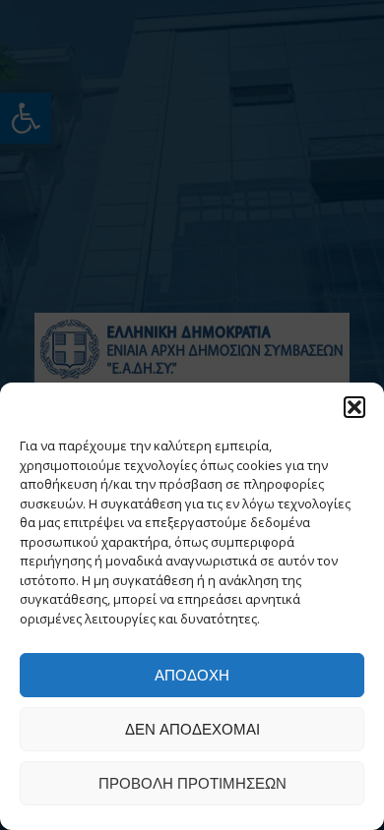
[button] (354, 407)
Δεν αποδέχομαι (192, 729)
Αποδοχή (192, 675)
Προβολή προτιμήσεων (192, 783)
